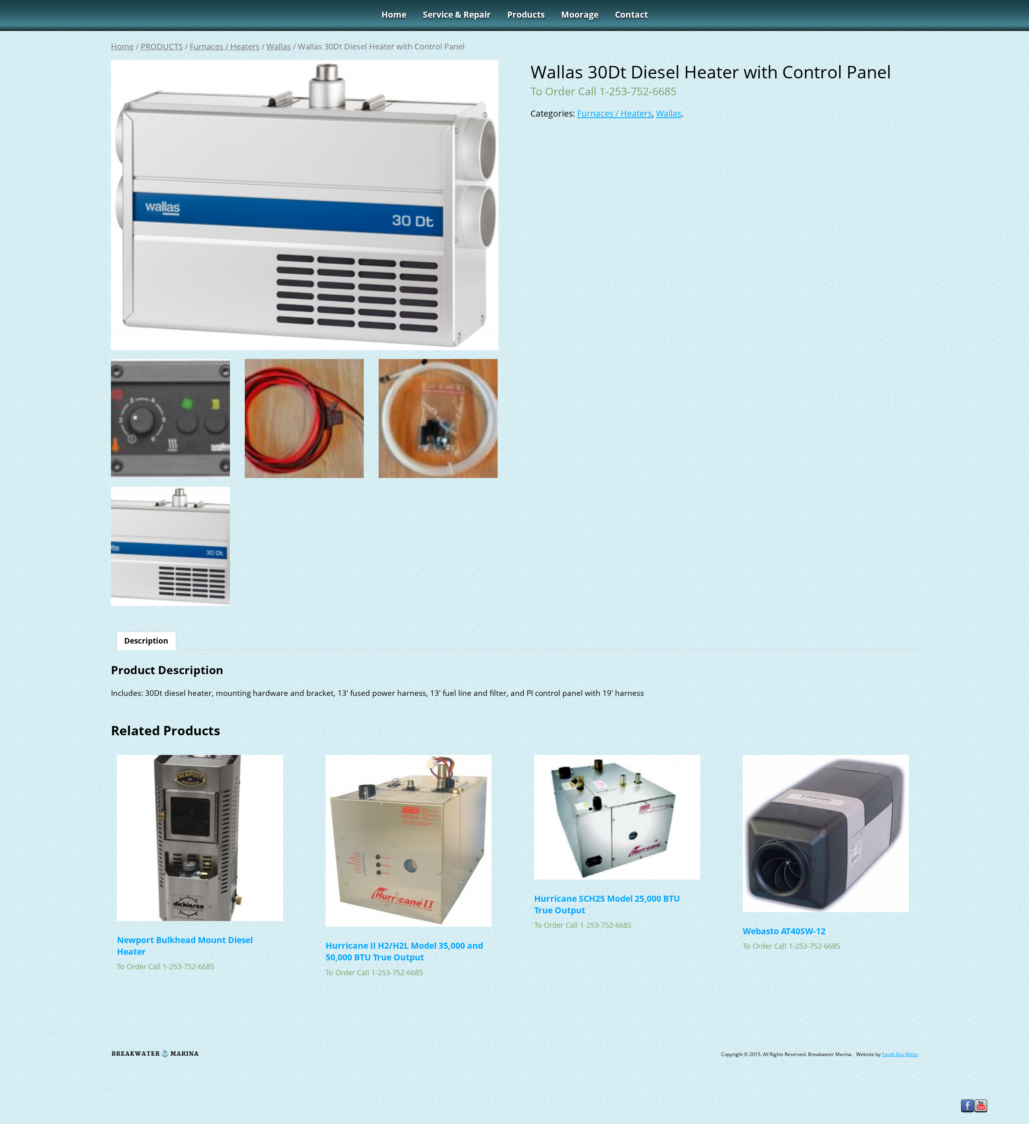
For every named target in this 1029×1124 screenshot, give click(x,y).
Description (146, 641)
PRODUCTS (162, 46)
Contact (631, 14)
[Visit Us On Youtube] (980, 1113)
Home (393, 14)
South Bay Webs (900, 1054)
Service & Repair (457, 14)
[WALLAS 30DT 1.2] (170, 418)
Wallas (278, 46)
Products (526, 14)
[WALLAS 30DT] (170, 546)
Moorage (580, 14)
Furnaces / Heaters (225, 46)
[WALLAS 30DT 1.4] (438, 418)
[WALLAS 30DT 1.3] (304, 418)
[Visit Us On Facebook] (967, 1113)
